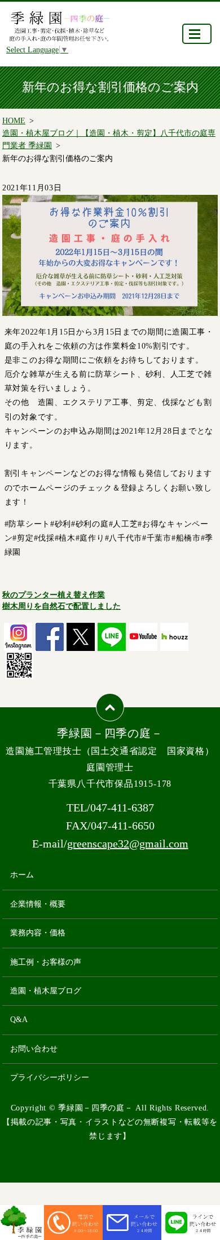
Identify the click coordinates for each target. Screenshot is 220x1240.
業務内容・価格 (37, 933)
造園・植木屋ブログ (45, 991)
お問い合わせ (34, 1049)
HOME (13, 121)
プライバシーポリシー (49, 1077)
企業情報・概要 (37, 904)
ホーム (22, 875)
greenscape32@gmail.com (127, 843)
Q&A (19, 1019)
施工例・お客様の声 (45, 962)
